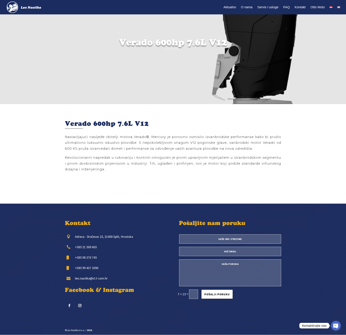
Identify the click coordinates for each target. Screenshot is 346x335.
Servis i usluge (267, 7)
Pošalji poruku (217, 294)
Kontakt (300, 7)
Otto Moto (317, 7)
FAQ (286, 7)
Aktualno (229, 7)
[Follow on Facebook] (69, 305)
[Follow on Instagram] (79, 305)
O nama (246, 7)
